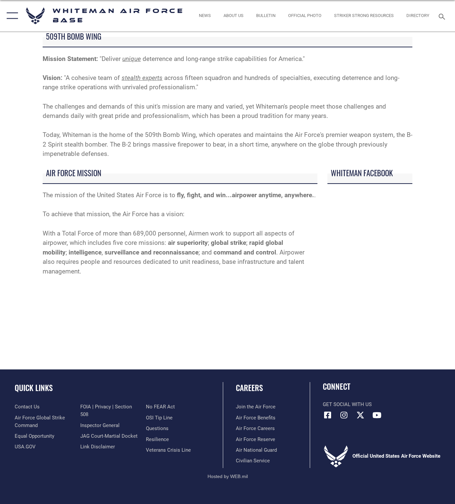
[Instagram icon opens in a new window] (344, 415)
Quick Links (34, 387)
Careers (249, 387)
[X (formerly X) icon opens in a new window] (360, 415)
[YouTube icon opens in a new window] (377, 415)
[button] (11, 16)
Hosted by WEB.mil (228, 476)
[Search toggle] (443, 16)
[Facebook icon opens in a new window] (328, 415)
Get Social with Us (347, 404)
